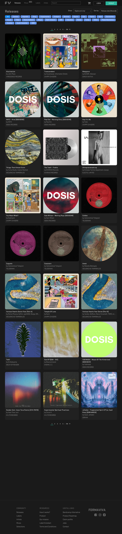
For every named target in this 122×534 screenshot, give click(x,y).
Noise (79, 20)
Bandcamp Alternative (71, 512)
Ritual (40, 20)
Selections (20, 527)
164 (67, 29)
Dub (84, 16)
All (8, 16)
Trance (92, 16)
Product (43, 516)
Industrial (70, 20)
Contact (66, 527)
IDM (61, 20)
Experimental (45, 16)
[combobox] (66, 3)
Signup (111, 3)
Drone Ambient (29, 20)
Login (99, 3)
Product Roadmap (70, 516)
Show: (70, 10)
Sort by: (96, 10)
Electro (76, 16)
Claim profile (68, 519)
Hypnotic (25, 16)
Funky (87, 20)
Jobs (64, 523)
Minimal (66, 16)
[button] (89, 3)
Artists (46, 3)
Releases (18, 3)
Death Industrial (22, 23)
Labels (38, 3)
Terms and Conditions (48, 527)
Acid (100, 16)
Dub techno (110, 16)
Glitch (96, 20)
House (9, 20)
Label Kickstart (45, 523)
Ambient (56, 16)
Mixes (28, 2)
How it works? (45, 512)
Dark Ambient (50, 20)
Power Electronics (108, 20)
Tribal (17, 20)
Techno (15, 16)
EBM (33, 23)
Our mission (44, 519)
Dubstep (9, 23)
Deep (34, 16)
